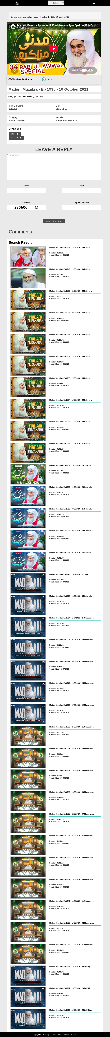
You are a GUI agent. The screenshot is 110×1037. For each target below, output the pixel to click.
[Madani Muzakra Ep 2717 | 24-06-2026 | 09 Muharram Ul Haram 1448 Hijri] (28, 779)
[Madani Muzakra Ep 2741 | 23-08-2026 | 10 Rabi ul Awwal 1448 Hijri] (28, 256)
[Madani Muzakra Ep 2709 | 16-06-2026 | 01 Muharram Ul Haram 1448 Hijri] (28, 954)
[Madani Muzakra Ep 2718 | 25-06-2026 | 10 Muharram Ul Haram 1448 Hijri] (28, 758)
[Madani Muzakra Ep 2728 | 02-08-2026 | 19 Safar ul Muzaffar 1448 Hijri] (28, 540)
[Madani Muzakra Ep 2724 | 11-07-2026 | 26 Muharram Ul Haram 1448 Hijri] (28, 627)
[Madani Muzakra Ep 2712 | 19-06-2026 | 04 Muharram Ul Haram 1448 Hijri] (28, 888)
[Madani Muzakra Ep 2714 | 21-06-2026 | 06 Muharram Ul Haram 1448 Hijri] (28, 845)
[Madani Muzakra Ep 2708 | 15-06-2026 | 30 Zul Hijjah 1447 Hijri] (28, 976)
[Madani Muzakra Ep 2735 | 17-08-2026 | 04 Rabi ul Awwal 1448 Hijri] (28, 387)
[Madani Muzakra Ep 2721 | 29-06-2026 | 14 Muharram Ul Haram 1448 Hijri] (28, 692)
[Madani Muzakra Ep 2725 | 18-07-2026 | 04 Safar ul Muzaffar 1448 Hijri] (28, 605)
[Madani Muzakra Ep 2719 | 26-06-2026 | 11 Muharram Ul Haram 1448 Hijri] (28, 736)
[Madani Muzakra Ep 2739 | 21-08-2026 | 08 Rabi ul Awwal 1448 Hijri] (28, 300)
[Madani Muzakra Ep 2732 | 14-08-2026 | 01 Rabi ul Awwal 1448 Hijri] (28, 453)
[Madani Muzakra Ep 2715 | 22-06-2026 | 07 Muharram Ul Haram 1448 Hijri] (28, 823)
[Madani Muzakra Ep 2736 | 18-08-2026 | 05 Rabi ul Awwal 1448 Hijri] (28, 365)
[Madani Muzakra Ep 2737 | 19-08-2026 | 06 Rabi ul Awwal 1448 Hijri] (28, 344)
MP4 (14, 134)
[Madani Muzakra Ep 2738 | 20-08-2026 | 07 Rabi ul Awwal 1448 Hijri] (28, 322)
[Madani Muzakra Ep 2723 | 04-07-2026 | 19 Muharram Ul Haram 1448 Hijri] (28, 649)
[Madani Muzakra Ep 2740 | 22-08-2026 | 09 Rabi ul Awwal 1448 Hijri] (28, 278)
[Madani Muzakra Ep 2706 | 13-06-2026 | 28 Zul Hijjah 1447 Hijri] (28, 1019)
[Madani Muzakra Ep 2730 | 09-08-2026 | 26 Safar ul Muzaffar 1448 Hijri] (28, 496)
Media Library (28, 17)
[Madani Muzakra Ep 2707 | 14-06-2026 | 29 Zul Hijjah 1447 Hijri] (28, 997)
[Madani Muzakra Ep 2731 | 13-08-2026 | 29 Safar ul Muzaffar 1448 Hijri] (28, 474)
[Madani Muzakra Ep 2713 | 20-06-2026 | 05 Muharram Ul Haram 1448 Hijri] (28, 867)
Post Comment (54, 221)
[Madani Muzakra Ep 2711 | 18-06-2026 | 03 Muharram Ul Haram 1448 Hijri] (28, 910)
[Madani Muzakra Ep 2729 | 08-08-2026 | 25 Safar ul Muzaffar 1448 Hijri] (28, 518)
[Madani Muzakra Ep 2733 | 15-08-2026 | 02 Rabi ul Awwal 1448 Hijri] (28, 431)
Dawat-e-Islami (16, 17)
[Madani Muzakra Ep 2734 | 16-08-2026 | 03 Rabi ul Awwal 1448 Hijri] (28, 409)
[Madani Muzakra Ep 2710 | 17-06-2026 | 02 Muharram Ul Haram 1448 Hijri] (28, 932)
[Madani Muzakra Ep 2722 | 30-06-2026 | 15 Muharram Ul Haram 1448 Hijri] (28, 670)
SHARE (15, 138)
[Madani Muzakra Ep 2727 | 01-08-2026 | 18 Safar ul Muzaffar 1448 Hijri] (28, 562)
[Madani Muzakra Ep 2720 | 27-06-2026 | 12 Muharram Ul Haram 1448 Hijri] (28, 714)
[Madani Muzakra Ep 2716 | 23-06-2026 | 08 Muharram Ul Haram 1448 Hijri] (28, 801)
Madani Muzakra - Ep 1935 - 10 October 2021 (51, 17)
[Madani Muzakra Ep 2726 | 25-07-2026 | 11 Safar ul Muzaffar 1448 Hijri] (28, 583)
